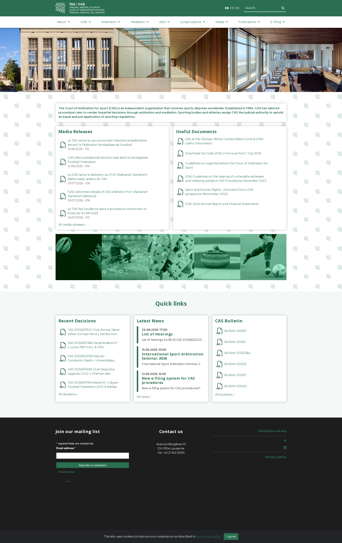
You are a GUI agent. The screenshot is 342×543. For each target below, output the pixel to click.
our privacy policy (208, 536)
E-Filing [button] (275, 22)
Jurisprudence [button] (190, 22)
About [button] (61, 22)
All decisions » (68, 394)
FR (232, 8)
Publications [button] (247, 22)
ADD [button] (162, 22)
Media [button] (220, 22)
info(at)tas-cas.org (272, 431)
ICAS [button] (84, 22)
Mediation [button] (138, 22)
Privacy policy (275, 457)
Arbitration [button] (108, 22)
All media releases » (72, 224)
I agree (231, 536)
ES (237, 8)
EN (227, 8)
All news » (144, 396)
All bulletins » (224, 394)
